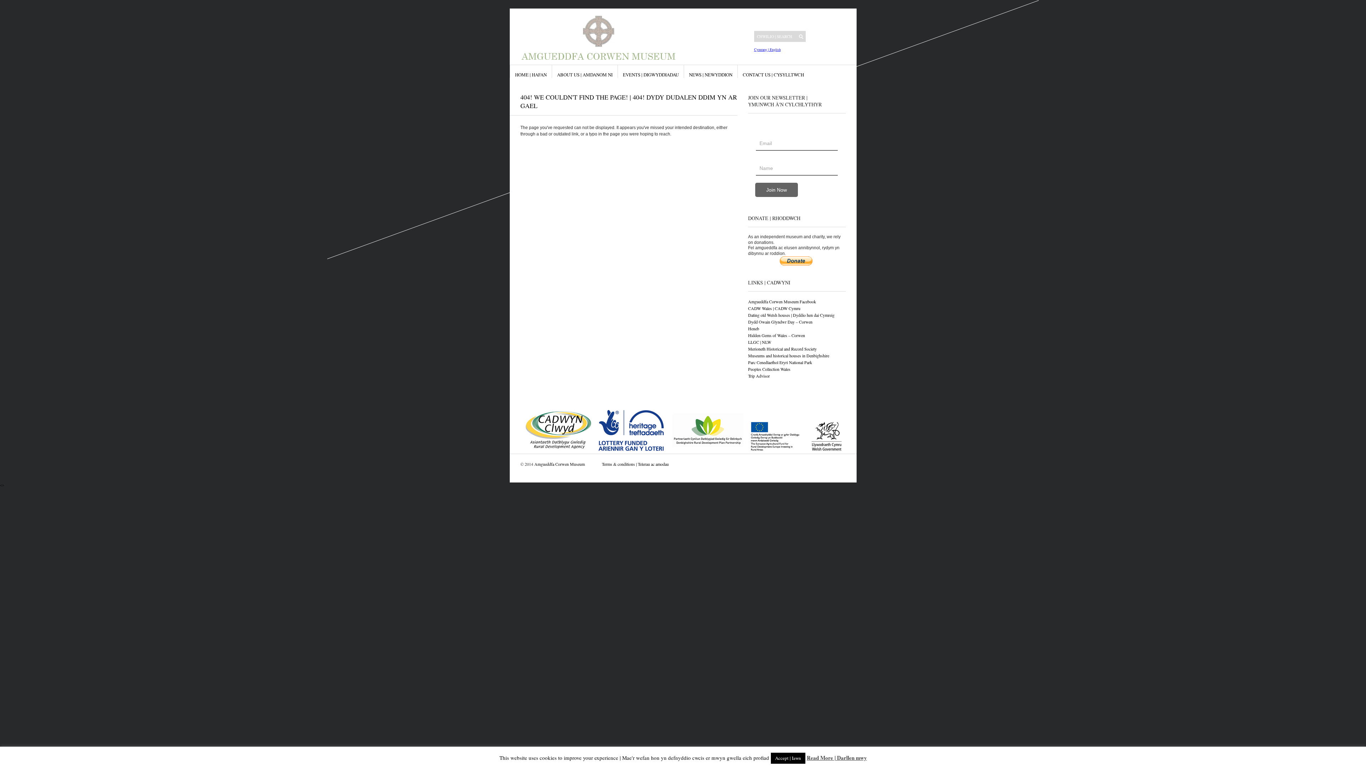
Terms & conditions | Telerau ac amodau (635, 464)
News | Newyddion (710, 74)
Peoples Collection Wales (769, 369)
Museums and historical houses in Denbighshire (788, 355)
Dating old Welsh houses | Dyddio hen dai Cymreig (791, 315)
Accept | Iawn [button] (788, 758)
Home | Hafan (531, 74)
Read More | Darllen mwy (837, 758)
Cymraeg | (761, 49)
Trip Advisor (759, 376)
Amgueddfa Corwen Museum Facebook (782, 301)
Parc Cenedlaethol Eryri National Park (780, 362)
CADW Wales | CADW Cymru (774, 308)
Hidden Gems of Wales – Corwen (776, 335)
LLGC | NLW (759, 342)
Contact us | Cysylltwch (773, 74)
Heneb (753, 328)
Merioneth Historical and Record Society (782, 349)
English (775, 49)
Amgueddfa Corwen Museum (559, 464)
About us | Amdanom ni (585, 74)
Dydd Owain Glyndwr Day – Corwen (780, 322)
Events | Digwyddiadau (651, 74)
